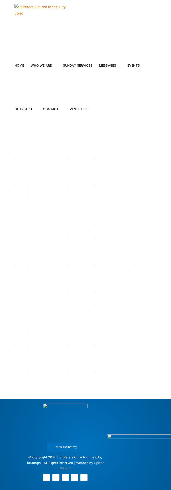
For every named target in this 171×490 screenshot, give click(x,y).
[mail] (74, 477)
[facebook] (46, 477)
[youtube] (65, 477)
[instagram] (55, 477)
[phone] (84, 477)
